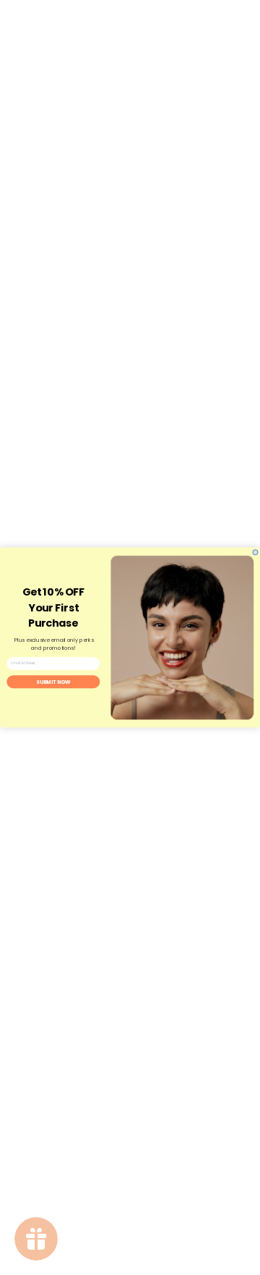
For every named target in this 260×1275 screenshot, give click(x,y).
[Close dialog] (255, 552)
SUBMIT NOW (53, 681)
